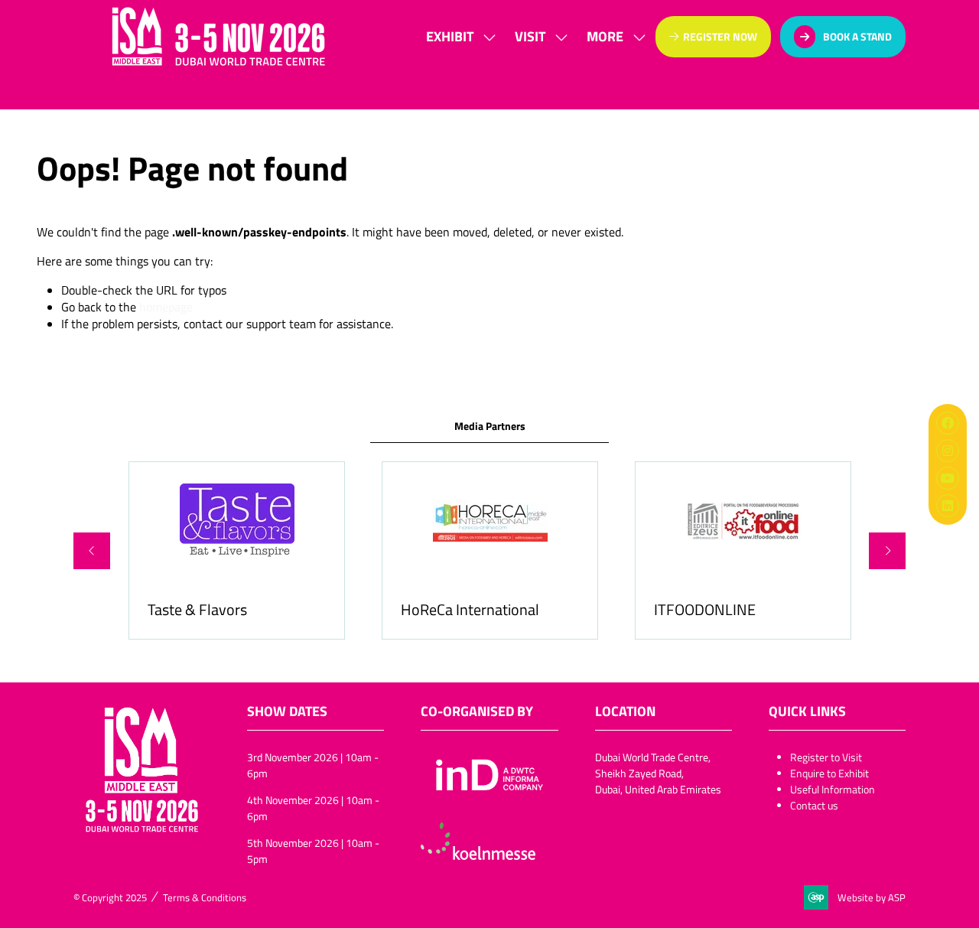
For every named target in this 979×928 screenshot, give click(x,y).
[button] (611, 36)
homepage (166, 306)
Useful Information (832, 789)
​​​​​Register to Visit (826, 757)
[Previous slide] (91, 550)
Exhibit (449, 36)
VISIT (530, 36)
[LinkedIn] (947, 505)
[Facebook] (947, 423)
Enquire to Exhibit (829, 773)
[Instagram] (947, 450)
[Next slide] (887, 550)
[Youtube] (947, 478)
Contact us (814, 805)
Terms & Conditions (204, 897)
